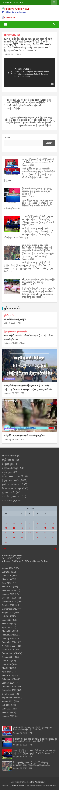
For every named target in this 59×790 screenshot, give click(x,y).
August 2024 (7, 657)
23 (53, 533)
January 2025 (8, 638)
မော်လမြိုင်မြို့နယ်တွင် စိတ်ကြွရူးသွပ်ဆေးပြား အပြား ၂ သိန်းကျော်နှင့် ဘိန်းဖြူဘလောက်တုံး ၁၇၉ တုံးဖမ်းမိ (38, 219)
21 (37, 533)
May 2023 (6, 712)
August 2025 (7, 612)
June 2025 (6, 620)
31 (6, 542)
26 (22, 538)
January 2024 (8, 683)
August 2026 (7, 568)
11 (14, 528)
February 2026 (8, 590)
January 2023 (8, 716)
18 (14, 533)
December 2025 (9, 598)
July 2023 (6, 705)
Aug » (54, 549)
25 (14, 538)
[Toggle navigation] (5, 24)
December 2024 (9, 642)
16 (53, 528)
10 (6, 528)
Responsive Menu (54, 2)
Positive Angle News (14, 12)
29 (45, 538)
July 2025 (6, 616)
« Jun (4, 549)
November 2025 (9, 601)
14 (37, 528)
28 (37, 538)
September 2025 (9, 609)
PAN (19, 54)
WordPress (51, 785)
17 (6, 533)
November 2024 (9, 646)
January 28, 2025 (11, 393)
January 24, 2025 (11, 439)
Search (7, 137)
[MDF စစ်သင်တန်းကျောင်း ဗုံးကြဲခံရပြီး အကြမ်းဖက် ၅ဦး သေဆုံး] (12, 286)
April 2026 (6, 583)
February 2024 (8, 679)
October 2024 (8, 649)
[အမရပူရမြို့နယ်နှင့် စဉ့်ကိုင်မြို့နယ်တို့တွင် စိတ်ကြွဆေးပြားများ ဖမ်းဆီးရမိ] (12, 167)
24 (6, 538)
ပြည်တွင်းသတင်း (10, 332)
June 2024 (6, 664)
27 (29, 538)
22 (45, 533)
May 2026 (6, 579)
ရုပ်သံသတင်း (12, 308)
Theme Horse (18, 785)
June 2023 (6, 709)
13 (29, 528)
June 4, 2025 (9, 323)
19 (22, 533)
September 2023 (9, 697)
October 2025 (8, 605)
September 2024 (9, 653)
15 (45, 528)
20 (29, 533)
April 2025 (6, 627)
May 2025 (6, 623)
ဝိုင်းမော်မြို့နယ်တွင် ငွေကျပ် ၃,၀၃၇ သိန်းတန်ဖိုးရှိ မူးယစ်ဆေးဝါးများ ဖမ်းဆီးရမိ (37, 191)
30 (53, 538)
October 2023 (8, 694)
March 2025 (7, 631)
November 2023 (9, 690)
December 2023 (9, 686)
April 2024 (6, 672)
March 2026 (7, 586)
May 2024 (6, 668)
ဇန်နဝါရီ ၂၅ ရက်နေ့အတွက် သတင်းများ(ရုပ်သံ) (24, 436)
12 (22, 528)
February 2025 (8, 635)
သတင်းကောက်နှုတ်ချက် (15, 319)
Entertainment (12, 35)
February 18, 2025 (12, 343)
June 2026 (6, 575)
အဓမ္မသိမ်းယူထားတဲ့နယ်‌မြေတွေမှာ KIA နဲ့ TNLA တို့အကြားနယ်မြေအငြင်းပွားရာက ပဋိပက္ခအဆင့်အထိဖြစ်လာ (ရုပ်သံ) (29, 389)
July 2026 (6, 572)
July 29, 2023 (10, 54)
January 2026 (8, 594)
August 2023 (7, 701)
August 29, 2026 (20, 733)
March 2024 (7, 675)
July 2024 (6, 660)
